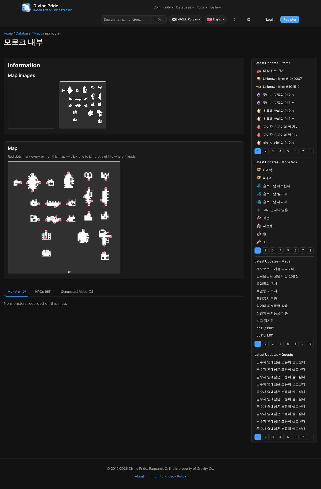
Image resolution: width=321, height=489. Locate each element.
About (139, 476)
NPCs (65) (43, 291)
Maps (38, 33)
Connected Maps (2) (77, 291)
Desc (161, 19)
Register (289, 19)
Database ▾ (185, 7)
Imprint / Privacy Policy (168, 476)
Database (23, 33)
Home (8, 33)
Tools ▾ (202, 7)
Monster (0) (17, 291)
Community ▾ (163, 7)
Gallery (215, 7)
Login (270, 19)
